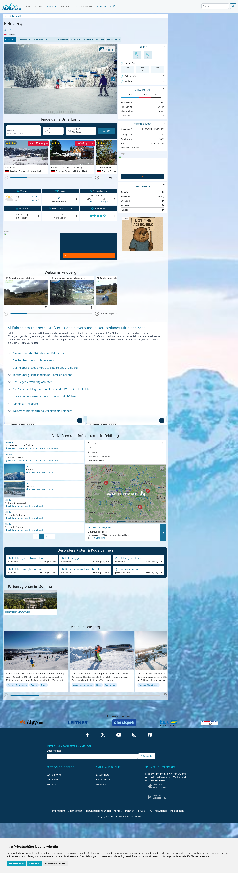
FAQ (150, 810)
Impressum (58, 810)
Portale (140, 810)
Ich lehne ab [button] (34, 863)
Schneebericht (24, 39)
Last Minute (102, 774)
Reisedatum (11, 130)
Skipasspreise (62, 39)
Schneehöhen (34, 6)
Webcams (38, 39)
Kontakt (118, 810)
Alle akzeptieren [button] (16, 863)
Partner (129, 810)
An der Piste (103, 779)
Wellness (101, 784)
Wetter (49, 39)
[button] (97, 178)
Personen (52, 129)
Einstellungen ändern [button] (55, 863)
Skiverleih (88, 39)
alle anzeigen (107, 177)
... (5, 16)
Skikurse (100, 39)
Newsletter (161, 810)
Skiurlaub (66, 6)
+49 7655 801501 (100, 538)
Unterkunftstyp (77, 129)
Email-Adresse (54, 750)
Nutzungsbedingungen (97, 810)
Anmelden (148, 756)
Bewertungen (113, 39)
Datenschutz (75, 810)
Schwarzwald (15, 16)
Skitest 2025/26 (104, 6)
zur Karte (10, 30)
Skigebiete (51, 6)
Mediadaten (177, 810)
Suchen (106, 130)
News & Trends (84, 6)
